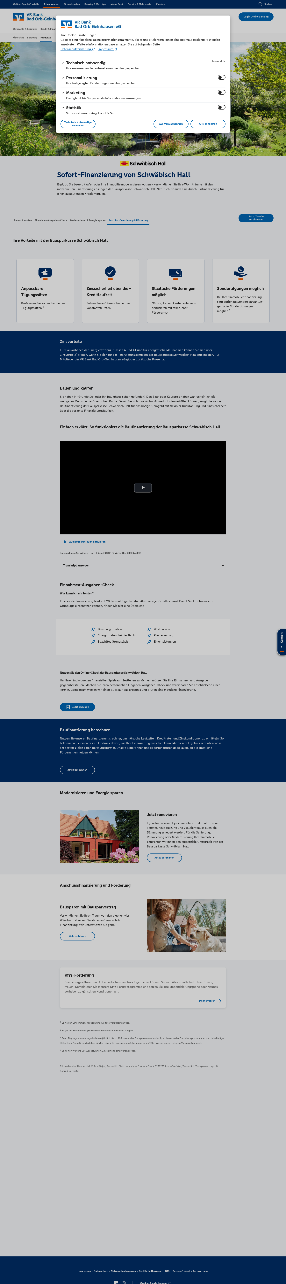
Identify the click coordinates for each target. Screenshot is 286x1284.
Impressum (106, 49)
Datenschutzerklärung (76, 49)
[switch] (221, 77)
